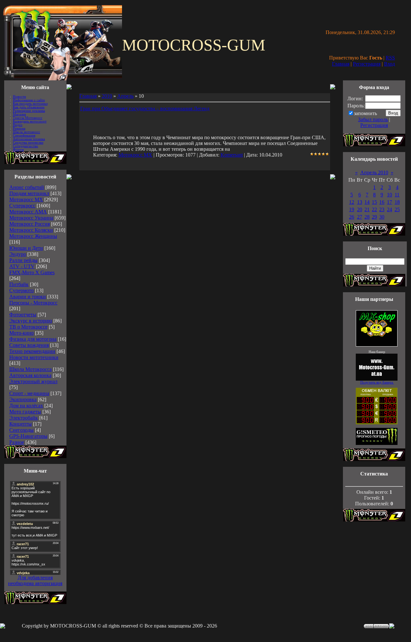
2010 (107, 96)
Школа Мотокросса (30, 369)
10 (389, 194)
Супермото (21, 290)
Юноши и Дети (26, 248)
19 (351, 209)
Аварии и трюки (27, 296)
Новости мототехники (33, 357)
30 (381, 217)
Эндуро (17, 254)
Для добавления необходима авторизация (35, 580)
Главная (340, 64)
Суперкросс (22, 205)
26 (351, 217)
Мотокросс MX (26, 199)
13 (359, 202)
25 (397, 209)
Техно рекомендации (32, 351)
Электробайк (23, 417)
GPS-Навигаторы (28, 436)
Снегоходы (21, 430)
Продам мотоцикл (29, 193)
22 (374, 209)
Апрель (125, 96)
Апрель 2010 (374, 172)
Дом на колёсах (26, 405)
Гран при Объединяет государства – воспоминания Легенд (144, 108)
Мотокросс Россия (29, 224)
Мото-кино (21, 333)
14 (367, 202)
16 (381, 202)
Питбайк (19, 284)
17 (389, 202)
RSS (390, 57)
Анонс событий (26, 187)
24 (389, 209)
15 (374, 202)
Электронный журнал (33, 381)
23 (381, 209)
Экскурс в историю (30, 320)
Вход (389, 64)
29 (374, 217)
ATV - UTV (22, 266)
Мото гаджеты (25, 411)
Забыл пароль (373, 119)
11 (397, 194)
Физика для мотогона (33, 339)
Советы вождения (29, 345)
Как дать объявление (29, 107)
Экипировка (23, 399)
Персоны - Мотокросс (33, 302)
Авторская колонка (30, 375)
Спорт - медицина (29, 393)
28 (367, 217)
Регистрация (366, 64)
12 (351, 202)
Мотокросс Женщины (33, 236)
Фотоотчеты (22, 314)
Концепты (20, 424)
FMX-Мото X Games (32, 272)
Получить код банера (377, 382)
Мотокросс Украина (31, 218)
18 (397, 202)
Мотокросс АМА (28, 211)
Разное (16, 442)
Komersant (232, 155)
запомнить (365, 113)
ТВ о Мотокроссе (28, 327)
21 (367, 209)
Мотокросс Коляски (31, 230)
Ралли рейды (23, 260)
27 (359, 217)
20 (359, 209)
